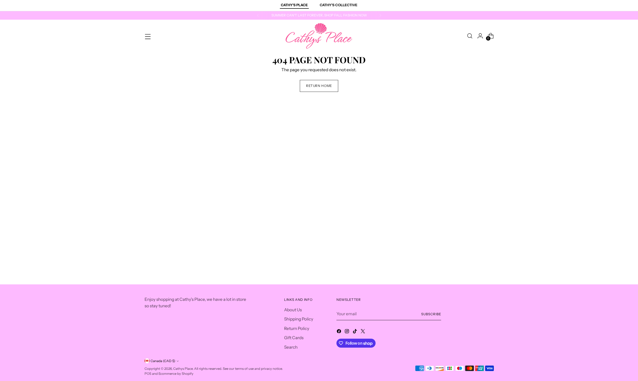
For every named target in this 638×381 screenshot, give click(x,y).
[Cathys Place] (319, 36)
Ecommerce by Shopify (176, 374)
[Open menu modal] (147, 36)
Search (291, 347)
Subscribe (431, 314)
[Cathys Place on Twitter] (363, 332)
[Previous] (257, 15)
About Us (293, 309)
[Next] (380, 15)
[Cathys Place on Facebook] (339, 332)
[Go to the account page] (480, 36)
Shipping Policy (298, 319)
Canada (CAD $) (163, 361)
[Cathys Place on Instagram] (347, 332)
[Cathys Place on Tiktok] (355, 332)
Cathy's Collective (338, 5)
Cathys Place (183, 369)
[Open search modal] (470, 36)
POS (148, 374)
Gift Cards (294, 337)
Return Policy (296, 328)
